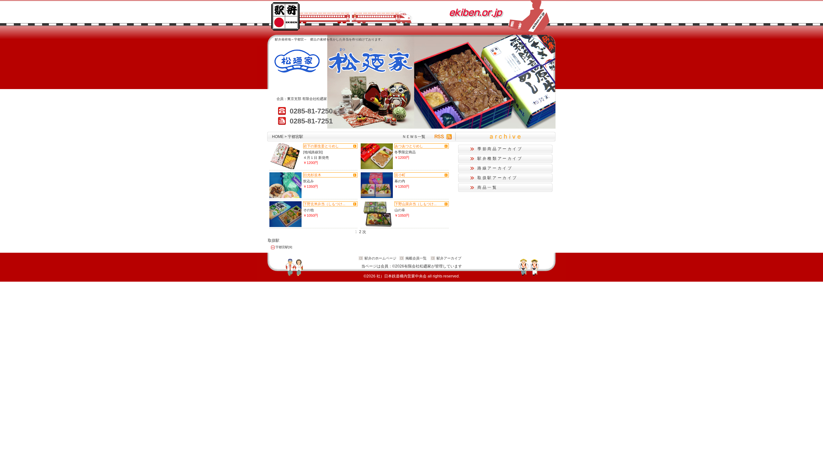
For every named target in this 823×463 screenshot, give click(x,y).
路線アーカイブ (494, 168)
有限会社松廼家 (314, 99)
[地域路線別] (313, 152)
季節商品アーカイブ (500, 149)
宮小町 (400, 175)
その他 (308, 210)
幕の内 (399, 181)
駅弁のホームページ (380, 258)
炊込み (308, 181)
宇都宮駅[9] (284, 247)
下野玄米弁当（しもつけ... (324, 204)
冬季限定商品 (405, 152)
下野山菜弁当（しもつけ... (416, 204)
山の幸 (399, 210)
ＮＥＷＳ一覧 (413, 136)
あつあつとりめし (409, 146)
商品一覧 (487, 187)
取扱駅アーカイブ (497, 178)
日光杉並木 (312, 175)
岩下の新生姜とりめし (321, 146)
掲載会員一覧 (416, 258)
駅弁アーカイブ (449, 258)
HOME (278, 136)
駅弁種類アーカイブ (500, 158)
